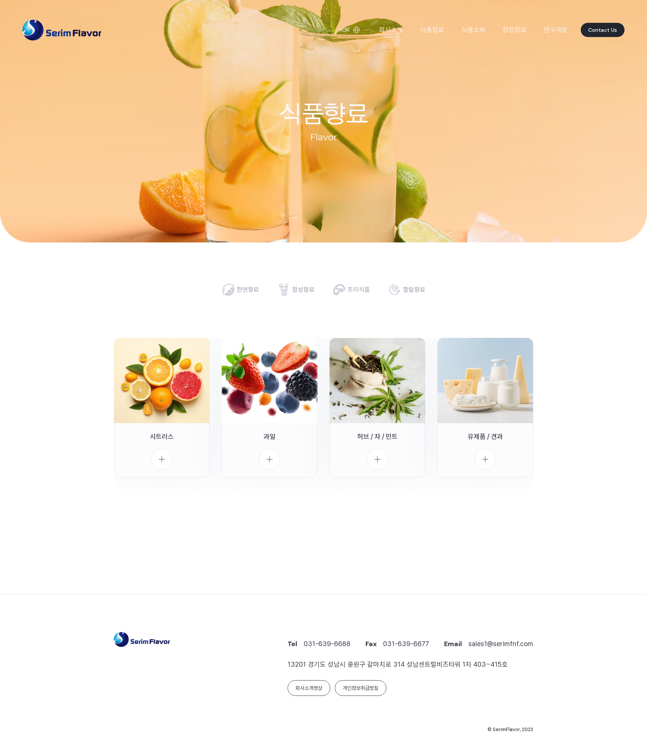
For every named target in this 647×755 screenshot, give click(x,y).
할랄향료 (414, 289)
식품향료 (432, 30)
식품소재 (473, 30)
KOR (344, 30)
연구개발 (556, 30)
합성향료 (303, 289)
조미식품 (358, 289)
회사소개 (391, 30)
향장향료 (514, 30)
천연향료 (248, 289)
